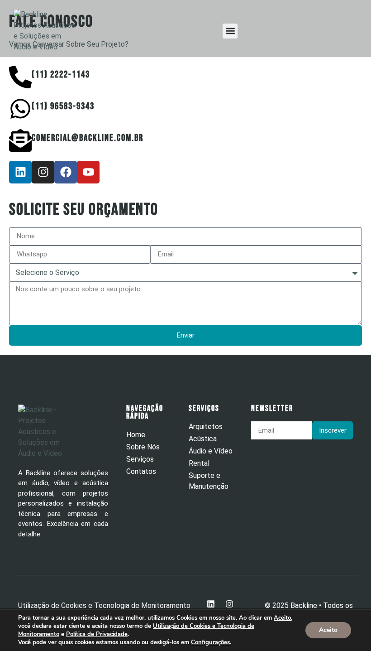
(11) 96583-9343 (63, 106)
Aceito (328, 630)
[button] (230, 31)
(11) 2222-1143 (61, 74)
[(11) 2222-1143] (20, 77)
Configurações (210, 642)
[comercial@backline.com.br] (20, 140)
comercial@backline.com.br (87, 138)
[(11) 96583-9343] (20, 108)
